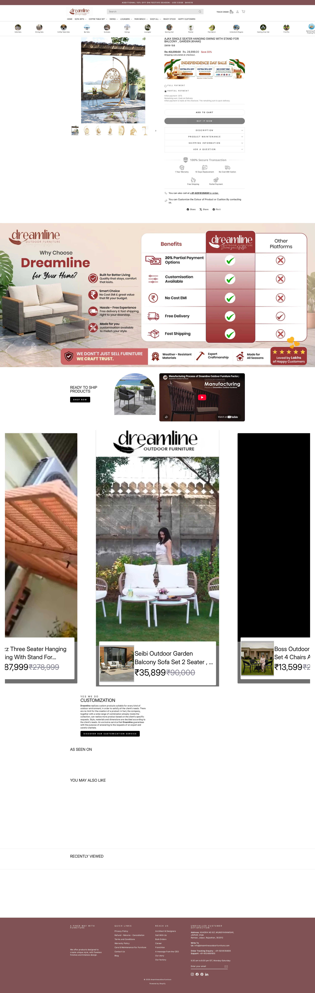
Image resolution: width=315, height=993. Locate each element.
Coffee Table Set (97, 19)
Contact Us (120, 951)
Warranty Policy (122, 943)
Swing (113, 19)
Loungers (125, 19)
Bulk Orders (160, 939)
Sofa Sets (80, 19)
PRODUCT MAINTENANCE (204, 137)
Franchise (160, 947)
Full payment (176, 85)
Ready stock (169, 19)
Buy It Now (205, 121)
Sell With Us (161, 935)
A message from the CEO (167, 951)
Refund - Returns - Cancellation (129, 935)
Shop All (154, 19)
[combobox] (155, 11)
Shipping (168, 55)
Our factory (160, 960)
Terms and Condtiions (125, 939)
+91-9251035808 (199, 193)
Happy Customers (186, 19)
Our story (159, 955)
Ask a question (204, 149)
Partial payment (178, 91)
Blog (117, 955)
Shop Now (80, 400)
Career (158, 943)
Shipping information (204, 143)
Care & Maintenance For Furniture (130, 947)
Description (204, 130)
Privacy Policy (121, 931)
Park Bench (140, 19)
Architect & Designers (165, 931)
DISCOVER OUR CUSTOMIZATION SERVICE (110, 734)
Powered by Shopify (157, 984)
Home (69, 19)
